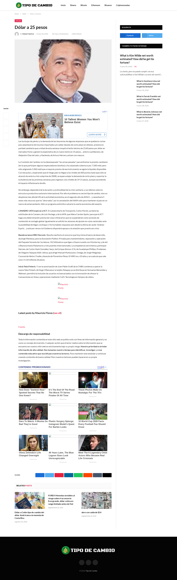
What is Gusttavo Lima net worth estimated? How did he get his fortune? (148, 84)
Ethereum (95, 5)
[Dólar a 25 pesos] (63, 71)
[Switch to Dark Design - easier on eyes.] (161, 5)
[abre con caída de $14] (97, 500)
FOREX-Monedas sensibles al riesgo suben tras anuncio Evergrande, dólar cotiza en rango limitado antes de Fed (61, 499)
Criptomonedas (123, 5)
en (135, 66)
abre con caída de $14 (91, 512)
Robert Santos (28, 34)
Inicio (63, 5)
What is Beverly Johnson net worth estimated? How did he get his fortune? (149, 114)
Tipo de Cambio (91, 571)
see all (57, 312)
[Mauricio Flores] (63, 288)
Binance (108, 5)
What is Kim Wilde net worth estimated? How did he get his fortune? (137, 59)
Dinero (73, 5)
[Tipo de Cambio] (34, 5)
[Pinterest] (6, 136)
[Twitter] (6, 123)
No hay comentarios (60, 34)
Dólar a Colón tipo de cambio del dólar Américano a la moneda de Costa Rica (29, 515)
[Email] (6, 143)
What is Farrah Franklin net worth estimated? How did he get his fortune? (149, 99)
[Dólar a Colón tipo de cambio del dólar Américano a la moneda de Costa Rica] (30, 500)
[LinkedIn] (6, 130)
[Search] (157, 5)
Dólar (18, 21)
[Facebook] (6, 116)
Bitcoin (84, 5)
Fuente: (21, 327)
